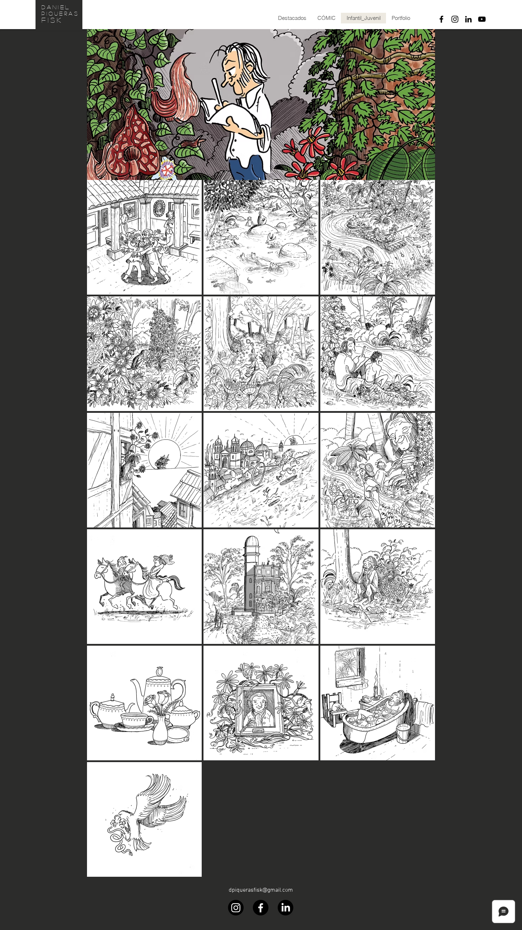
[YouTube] (481, 19)
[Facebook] (441, 19)
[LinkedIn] (468, 19)
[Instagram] (455, 19)
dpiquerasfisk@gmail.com (261, 890)
